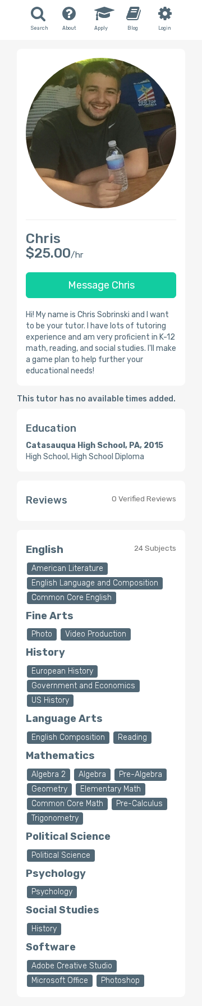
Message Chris (101, 285)
